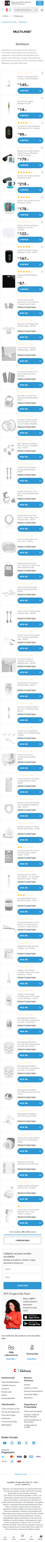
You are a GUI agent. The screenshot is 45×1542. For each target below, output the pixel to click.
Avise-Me (24, 313)
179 (23, 159)
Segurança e (30, 1405)
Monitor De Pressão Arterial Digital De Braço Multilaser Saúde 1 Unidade (28, 153)
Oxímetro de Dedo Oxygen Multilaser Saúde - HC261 (28, 251)
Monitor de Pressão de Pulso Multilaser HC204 (29, 202)
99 (22, 134)
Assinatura (28, 1398)
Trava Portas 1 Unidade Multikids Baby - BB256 (27, 349)
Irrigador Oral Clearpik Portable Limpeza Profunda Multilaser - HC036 (28, 972)
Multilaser (23, 22)
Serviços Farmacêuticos (33, 1391)
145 (23, 85)
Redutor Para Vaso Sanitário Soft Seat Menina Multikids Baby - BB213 (29, 805)
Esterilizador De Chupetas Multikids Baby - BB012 (28, 684)
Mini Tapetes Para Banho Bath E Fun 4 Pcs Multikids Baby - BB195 (28, 446)
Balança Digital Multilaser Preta (27, 276)
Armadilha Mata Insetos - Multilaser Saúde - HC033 (27, 899)
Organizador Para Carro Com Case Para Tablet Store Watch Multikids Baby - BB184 (29, 565)
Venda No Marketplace (10, 1382)
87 (22, 283)
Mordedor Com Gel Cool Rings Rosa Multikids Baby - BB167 (28, 398)
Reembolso (6, 1418)
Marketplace (6, 1425)
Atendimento (8, 1404)
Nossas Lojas (7, 1392)
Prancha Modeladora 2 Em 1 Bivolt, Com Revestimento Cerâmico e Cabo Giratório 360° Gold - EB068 (29, 924)
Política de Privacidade (33, 1411)
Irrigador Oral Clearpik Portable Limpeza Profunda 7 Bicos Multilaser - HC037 (28, 996)
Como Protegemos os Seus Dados (32, 1421)
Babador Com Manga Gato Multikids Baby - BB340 (28, 325)
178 (23, 209)
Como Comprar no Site (11, 1409)
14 (22, 110)
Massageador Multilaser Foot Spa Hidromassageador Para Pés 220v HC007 (29, 1044)
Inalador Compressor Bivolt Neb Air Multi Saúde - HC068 (29, 828)
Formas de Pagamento (11, 1412)
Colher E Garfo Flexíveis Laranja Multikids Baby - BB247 (27, 469)
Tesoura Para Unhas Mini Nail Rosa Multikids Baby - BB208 (28, 589)
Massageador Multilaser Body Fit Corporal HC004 (27, 1115)
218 (23, 184)
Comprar (24, 91)
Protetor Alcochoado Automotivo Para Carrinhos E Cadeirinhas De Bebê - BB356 (28, 302)
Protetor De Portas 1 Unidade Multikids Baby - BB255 (27, 757)
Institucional (8, 1377)
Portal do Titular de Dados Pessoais (31, 1416)
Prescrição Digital (31, 1394)
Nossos (28, 1379)
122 (23, 234)
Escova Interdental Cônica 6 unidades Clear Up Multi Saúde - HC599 (28, 853)
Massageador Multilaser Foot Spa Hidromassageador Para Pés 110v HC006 (29, 1020)
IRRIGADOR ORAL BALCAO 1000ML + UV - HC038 (28, 947)
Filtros (5, 16)
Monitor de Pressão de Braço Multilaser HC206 (29, 177)
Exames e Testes (31, 1388)
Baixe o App (40, 3)
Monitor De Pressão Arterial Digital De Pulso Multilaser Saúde (28, 1140)
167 (23, 258)
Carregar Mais (23, 1240)
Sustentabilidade (8, 1398)
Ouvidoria (5, 1389)
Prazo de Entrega (8, 1415)
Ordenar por (18, 16)
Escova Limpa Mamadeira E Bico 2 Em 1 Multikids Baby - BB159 (28, 709)
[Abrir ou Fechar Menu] (3, 10)
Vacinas (27, 1385)
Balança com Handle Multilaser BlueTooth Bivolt (28, 1163)
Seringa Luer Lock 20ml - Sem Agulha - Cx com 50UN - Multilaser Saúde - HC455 (29, 877)
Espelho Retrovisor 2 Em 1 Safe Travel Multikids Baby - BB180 (28, 493)
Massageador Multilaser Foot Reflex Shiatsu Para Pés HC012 (29, 1092)
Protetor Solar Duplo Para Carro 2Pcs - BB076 (28, 540)
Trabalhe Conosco (9, 1385)
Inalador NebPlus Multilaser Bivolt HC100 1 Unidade (28, 1187)
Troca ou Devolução (9, 1422)
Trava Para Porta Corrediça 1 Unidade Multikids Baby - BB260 (29, 781)
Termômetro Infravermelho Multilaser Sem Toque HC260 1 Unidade (28, 1212)
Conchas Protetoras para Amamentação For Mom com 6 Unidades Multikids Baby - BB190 (28, 422)
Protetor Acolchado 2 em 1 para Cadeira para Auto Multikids (28, 374)
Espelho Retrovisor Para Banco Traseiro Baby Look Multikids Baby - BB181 (28, 517)
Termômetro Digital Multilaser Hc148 (25, 102)
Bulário (4, 1395)
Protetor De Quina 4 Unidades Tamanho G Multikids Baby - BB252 (27, 661)
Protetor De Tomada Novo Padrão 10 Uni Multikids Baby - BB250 (29, 733)
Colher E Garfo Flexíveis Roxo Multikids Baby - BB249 (29, 612)
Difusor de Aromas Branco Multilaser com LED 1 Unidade (28, 227)
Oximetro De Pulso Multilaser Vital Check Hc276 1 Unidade (29, 127)
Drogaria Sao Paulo (9, 22)
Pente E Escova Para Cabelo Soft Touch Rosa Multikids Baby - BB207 (29, 637)
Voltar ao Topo (21, 1474)
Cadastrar (22, 1286)
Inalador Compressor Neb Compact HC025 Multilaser (28, 78)
